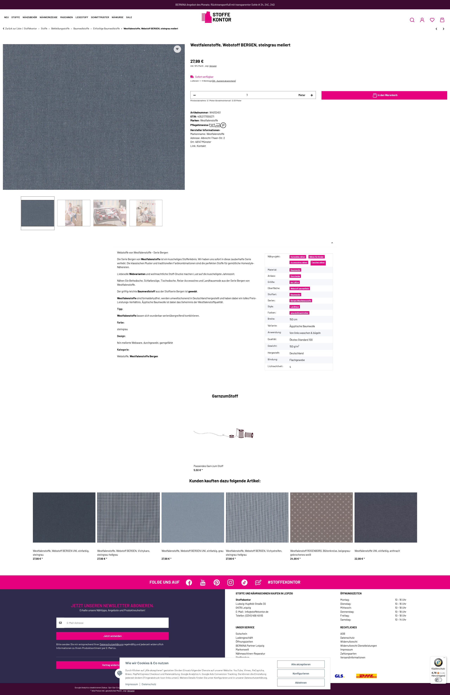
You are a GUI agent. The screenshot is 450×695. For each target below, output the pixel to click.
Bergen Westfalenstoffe (301, 300)
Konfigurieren (301, 673)
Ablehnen (301, 682)
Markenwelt (242, 649)
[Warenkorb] (442, 20)
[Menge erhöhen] (312, 95)
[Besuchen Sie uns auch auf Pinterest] (216, 582)
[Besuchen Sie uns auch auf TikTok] (244, 582)
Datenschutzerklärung (111, 644)
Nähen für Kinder (316, 257)
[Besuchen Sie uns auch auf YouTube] (202, 582)
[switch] (438, 680)
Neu (6, 17)
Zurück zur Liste (13, 28)
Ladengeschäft (244, 637)
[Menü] (444, 658)
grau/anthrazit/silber (299, 313)
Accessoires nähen (299, 262)
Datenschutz (149, 684)
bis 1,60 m (295, 282)
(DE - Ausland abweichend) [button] (224, 81)
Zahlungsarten (348, 653)
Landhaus (295, 307)
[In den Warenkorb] (5, 40)
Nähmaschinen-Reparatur (250, 653)
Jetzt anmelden (113, 635)
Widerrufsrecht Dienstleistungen (358, 645)
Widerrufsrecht (348, 641)
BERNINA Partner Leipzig (250, 645)
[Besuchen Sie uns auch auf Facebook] (188, 582)
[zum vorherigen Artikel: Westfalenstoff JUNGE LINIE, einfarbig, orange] (436, 29)
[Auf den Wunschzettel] (177, 49)
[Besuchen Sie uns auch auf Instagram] (230, 582)
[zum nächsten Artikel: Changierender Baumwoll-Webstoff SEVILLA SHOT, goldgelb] (443, 29)
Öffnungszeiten (244, 641)
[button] (412, 20)
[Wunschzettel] (432, 20)
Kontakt (201, 145)
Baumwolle (295, 270)
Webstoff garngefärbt (300, 288)
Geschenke (295, 276)
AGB (342, 633)
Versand (213, 66)
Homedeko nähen (298, 257)
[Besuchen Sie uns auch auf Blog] (258, 582)
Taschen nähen (318, 262)
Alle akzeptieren (301, 664)
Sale (129, 17)
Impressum (131, 684)
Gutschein (241, 633)
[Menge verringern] (194, 95)
